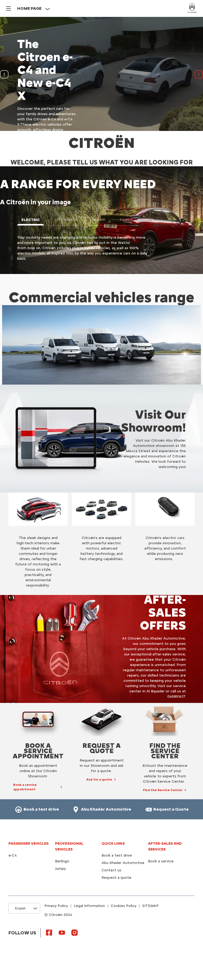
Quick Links (113, 843)
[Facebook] (49, 932)
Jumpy (60, 868)
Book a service (161, 861)
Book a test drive (117, 855)
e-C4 (12, 855)
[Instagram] (74, 932)
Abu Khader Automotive (123, 863)
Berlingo (62, 861)
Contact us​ (111, 870)
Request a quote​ (116, 877)
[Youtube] (62, 932)
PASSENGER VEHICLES (28, 843)
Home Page (29, 8)
